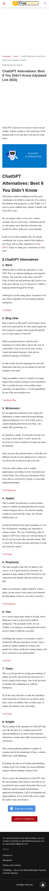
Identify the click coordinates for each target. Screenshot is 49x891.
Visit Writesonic (9, 490)
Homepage (6, 56)
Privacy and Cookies (12, 865)
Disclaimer (7, 860)
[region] (24, 104)
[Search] (44, 3)
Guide (15, 56)
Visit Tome (7, 713)
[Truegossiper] (25, 2)
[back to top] (42, 884)
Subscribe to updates (24, 808)
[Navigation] (3, 3)
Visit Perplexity (9, 603)
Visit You (6, 660)
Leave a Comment (24, 819)
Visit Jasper (7, 554)
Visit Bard (6, 310)
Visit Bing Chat (9, 400)
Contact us (7, 855)
